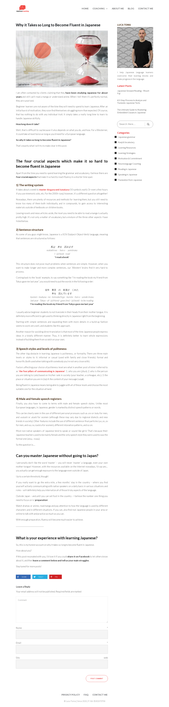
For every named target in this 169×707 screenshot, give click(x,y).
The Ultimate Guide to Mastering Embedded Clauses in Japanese (131, 111)
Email (62, 642)
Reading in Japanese (127, 169)
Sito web (62, 657)
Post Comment (97, 678)
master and (54, 189)
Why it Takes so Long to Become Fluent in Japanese (58, 25)
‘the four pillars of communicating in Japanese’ (42, 371)
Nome (62, 628)
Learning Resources (127, 147)
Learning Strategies (126, 153)
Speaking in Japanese (127, 174)
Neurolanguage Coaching (129, 163)
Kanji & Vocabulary (126, 142)
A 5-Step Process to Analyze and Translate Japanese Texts (131, 101)
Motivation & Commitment (130, 158)
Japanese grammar (126, 137)
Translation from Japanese (130, 179)
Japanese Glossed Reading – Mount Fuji (133, 92)
